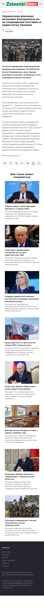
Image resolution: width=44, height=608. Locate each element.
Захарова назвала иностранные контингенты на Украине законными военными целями (22, 298)
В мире (5, 557)
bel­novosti (15, 155)
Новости (5, 563)
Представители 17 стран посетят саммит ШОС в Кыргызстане (20, 344)
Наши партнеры (8, 560)
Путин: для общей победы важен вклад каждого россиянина (20, 388)
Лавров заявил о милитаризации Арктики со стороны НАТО (20, 207)
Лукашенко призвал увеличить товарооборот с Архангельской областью (19, 476)
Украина (5, 566)
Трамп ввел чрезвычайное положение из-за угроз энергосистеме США (17, 252)
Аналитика (6, 552)
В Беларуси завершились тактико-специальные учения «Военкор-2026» (21, 522)
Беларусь (5, 555)
